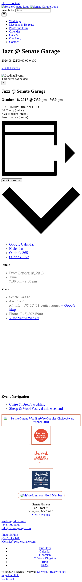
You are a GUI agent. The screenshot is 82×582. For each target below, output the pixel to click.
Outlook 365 (18, 253)
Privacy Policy (57, 571)
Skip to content (11, 3)
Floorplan (45, 555)
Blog (45, 561)
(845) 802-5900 (11, 524)
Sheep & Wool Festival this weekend (36, 409)
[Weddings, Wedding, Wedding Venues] (41, 422)
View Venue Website (24, 318)
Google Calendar (21, 244)
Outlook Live (19, 257)
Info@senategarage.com (16, 528)
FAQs (44, 565)
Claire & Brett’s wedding (27, 404)
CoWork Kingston (45, 558)
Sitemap (42, 571)
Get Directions (41, 514)
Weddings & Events (14, 521)
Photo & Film (10, 534)
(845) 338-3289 (11, 538)
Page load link (10, 575)
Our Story (45, 548)
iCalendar (16, 249)
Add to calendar (11, 180)
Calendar (44, 551)
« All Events (11, 68)
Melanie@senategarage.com (18, 541)
